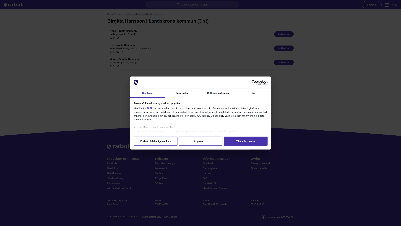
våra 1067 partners (152, 108)
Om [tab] (253, 92)
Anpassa (198, 141)
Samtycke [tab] (147, 92)
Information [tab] (182, 92)
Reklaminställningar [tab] (218, 92)
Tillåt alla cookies (245, 141)
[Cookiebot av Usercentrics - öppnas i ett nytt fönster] (254, 82)
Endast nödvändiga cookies (155, 141)
